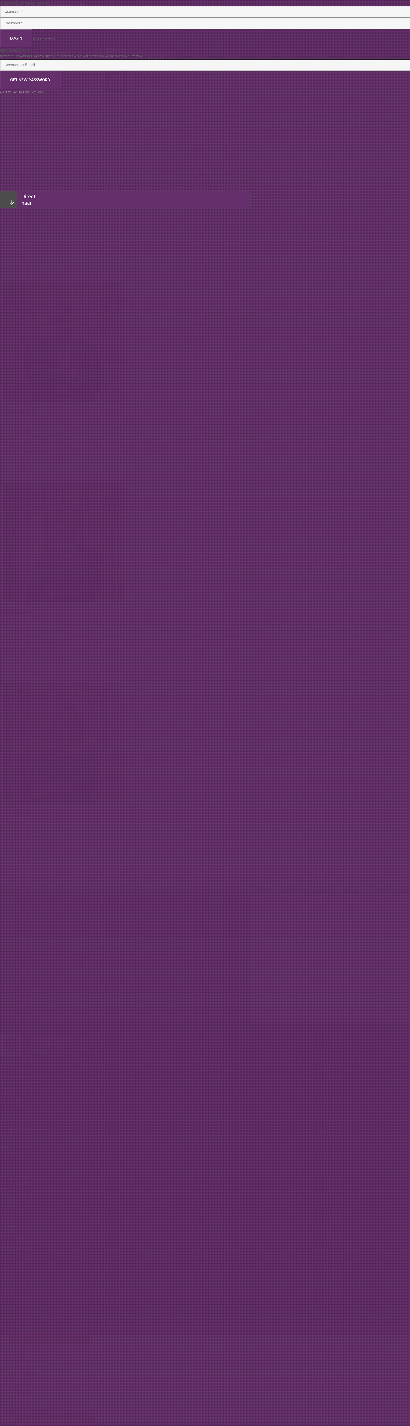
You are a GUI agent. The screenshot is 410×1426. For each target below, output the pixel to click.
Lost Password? (44, 39)
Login (16, 38)
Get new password (30, 80)
